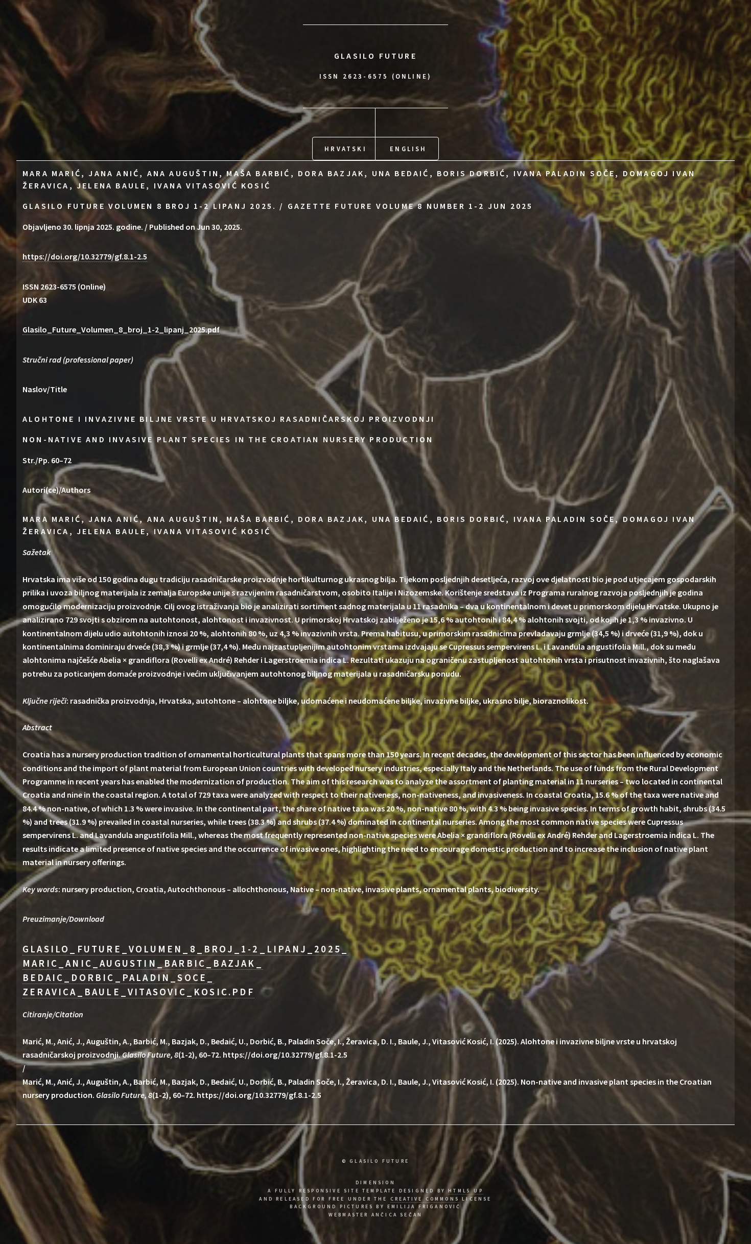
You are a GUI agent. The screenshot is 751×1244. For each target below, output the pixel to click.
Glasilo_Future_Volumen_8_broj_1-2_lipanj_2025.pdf (121, 329)
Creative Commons (424, 1199)
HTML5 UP (465, 1191)
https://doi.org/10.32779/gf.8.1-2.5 (84, 256)
